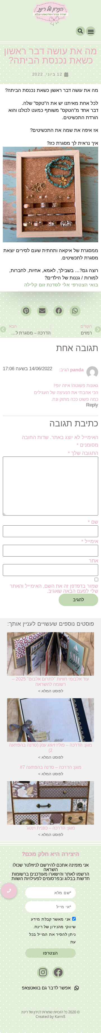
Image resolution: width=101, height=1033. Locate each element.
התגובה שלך (83, 453)
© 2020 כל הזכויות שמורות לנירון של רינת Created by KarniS (50, 1014)
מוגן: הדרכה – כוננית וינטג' (50, 828)
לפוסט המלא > (50, 691)
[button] (91, 31)
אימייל (89, 541)
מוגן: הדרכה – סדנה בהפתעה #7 (50, 767)
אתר (93, 560)
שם (93, 522)
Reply (92, 405)
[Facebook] (58, 972)
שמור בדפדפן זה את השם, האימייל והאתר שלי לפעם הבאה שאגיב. (54, 589)
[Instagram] (42, 972)
